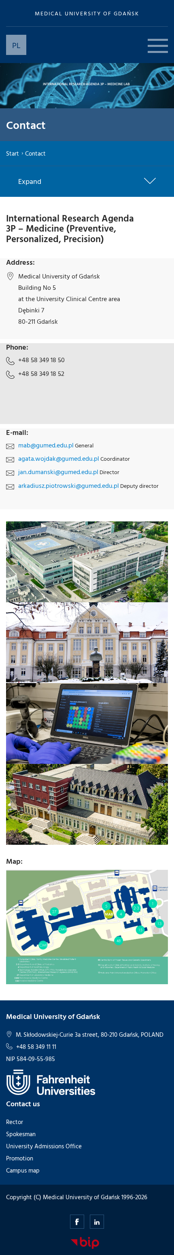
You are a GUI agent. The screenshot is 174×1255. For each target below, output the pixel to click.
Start (12, 153)
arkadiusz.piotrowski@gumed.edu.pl (68, 485)
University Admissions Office (44, 1146)
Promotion (19, 1158)
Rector (14, 1121)
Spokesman (21, 1134)
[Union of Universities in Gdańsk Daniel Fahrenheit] (50, 1081)
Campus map (23, 1170)
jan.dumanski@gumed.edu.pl (58, 472)
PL (16, 45)
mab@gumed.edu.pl (46, 445)
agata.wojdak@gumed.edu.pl (58, 458)
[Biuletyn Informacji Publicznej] (85, 1242)
